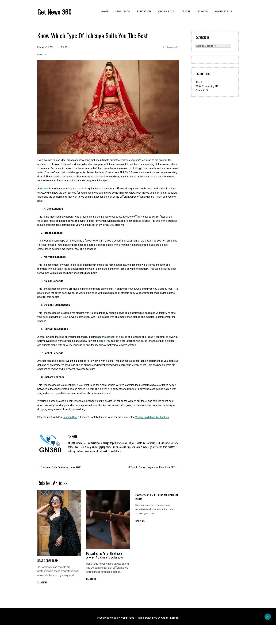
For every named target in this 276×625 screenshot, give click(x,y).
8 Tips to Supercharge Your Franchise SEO (151, 467)
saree (102, 340)
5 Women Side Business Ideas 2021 (61, 467)
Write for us (223, 11)
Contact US (201, 90)
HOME (104, 11)
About (198, 82)
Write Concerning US (206, 86)
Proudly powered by (115, 617)
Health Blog (166, 11)
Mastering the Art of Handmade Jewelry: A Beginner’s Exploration (104, 555)
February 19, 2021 (46, 47)
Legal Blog (122, 11)
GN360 (64, 47)
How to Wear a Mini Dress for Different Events (156, 496)
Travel (186, 11)
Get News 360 (54, 11)
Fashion (203, 11)
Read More (42, 582)
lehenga (44, 188)
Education (144, 11)
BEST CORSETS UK (48, 560)
